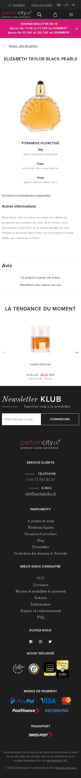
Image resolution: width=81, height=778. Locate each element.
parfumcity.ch (55, 760)
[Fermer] (76, 28)
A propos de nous (40, 521)
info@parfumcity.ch (40, 494)
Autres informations (19, 206)
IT (74, 5)
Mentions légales (40, 527)
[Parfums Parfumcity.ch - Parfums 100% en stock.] (16, 14)
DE (59, 5)
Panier (55, 14)
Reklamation (40, 604)
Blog (40, 540)
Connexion (60, 419)
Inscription (18, 5)
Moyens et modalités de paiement (40, 591)
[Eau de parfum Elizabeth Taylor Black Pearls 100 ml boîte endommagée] (40, 105)
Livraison (40, 585)
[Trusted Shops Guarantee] (36, 668)
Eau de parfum (28, 46)
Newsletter (40, 547)
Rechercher (39, 14)
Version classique (66, 768)
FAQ (40, 617)
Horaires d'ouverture (40, 534)
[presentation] (76, 353)
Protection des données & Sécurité (40, 553)
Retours (40, 598)
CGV (40, 578)
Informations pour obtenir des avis (40, 285)
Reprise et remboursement (40, 611)
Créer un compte (42, 5)
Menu (71, 14)
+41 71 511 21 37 (40, 480)
